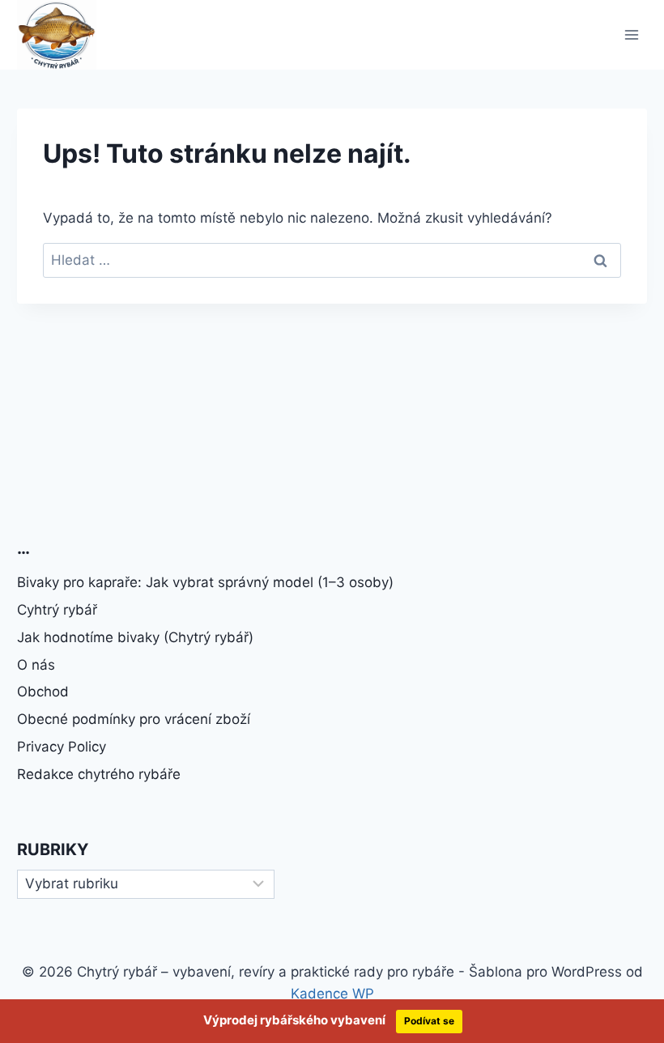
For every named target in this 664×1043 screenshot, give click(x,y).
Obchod (43, 691)
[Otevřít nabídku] (632, 34)
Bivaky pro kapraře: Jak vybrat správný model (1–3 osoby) (205, 582)
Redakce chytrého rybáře (99, 774)
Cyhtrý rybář (57, 610)
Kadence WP (332, 994)
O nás (36, 665)
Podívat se (429, 1021)
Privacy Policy (61, 747)
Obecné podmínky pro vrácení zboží (133, 719)
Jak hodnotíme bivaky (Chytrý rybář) (135, 637)
